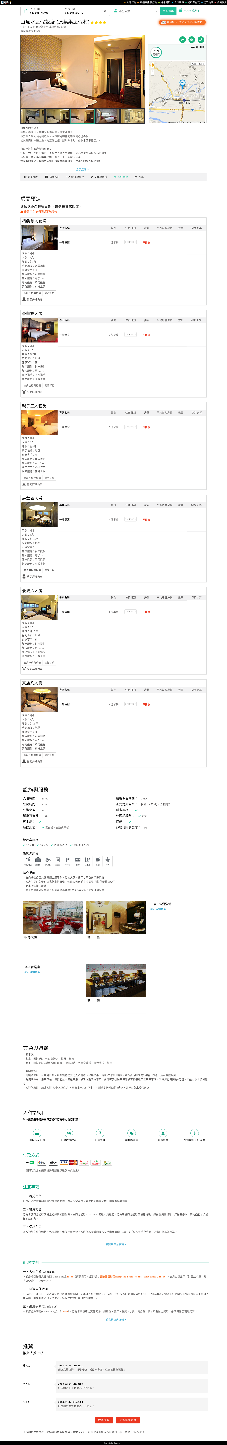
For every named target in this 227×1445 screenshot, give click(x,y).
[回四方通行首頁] (6, 2)
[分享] (182, 39)
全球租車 (179, 2)
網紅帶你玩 (194, 2)
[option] (53, 917)
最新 (33, 177)
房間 (55, 177)
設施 (77, 177)
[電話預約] (201, 39)
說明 (122, 177)
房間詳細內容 (35, 299)
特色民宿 (165, 2)
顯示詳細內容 (158, 909)
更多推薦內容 (128, 1419)
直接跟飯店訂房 (148, 2)
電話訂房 (49, 293)
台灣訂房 (131, 2)
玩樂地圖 (208, 2)
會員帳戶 (222, 2)
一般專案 (64, 242)
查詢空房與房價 (32, 293)
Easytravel (118, 1443)
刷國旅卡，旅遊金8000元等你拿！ (185, 22)
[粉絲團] (191, 39)
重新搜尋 (168, 10)
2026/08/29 (130, 242)
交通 (100, 177)
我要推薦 (103, 1419)
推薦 (141, 177)
